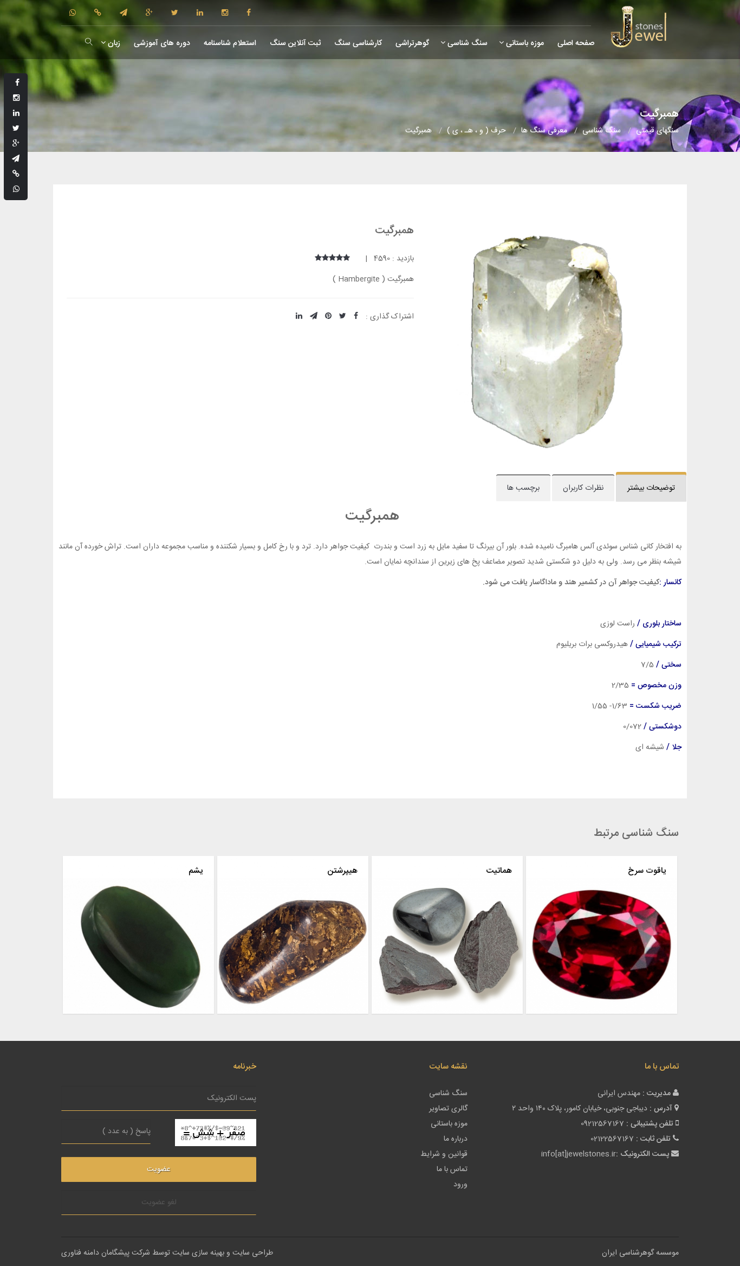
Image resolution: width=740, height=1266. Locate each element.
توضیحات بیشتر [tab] (651, 488)
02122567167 (612, 1139)
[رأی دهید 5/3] (332, 258)
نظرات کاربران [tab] (583, 488)
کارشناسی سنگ (357, 43)
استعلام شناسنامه (229, 43)
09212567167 (602, 1123)
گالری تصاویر (448, 1108)
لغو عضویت (159, 1202)
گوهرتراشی (411, 43)
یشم (196, 871)
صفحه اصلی (574, 43)
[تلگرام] (123, 13)
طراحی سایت (252, 1252)
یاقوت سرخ (647, 871)
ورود (460, 1184)
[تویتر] (174, 13)
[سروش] (97, 13)
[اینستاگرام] (224, 13)
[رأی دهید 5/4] (325, 258)
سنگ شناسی (466, 43)
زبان (113, 43)
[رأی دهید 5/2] (339, 258)
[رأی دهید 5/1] (346, 258)
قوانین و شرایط (444, 1154)
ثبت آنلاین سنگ (294, 43)
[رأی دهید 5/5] (318, 258)
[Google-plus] (149, 13)
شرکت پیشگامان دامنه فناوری (105, 1252)
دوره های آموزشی (161, 43)
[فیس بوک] (248, 13)
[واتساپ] (72, 13)
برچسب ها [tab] (523, 488)
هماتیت (499, 871)
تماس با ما (452, 1169)
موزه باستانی (524, 43)
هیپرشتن (342, 871)
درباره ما (456, 1139)
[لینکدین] (200, 13)
